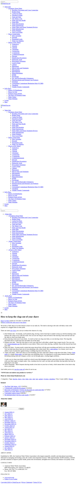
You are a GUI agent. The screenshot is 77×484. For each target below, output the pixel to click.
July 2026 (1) (8, 414)
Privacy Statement (27, 482)
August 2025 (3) (9, 427)
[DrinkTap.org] (5, 3)
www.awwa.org (9, 477)
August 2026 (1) (9, 412)
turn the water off (19, 369)
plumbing (52, 379)
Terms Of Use (37, 482)
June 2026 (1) (9, 415)
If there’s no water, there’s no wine (15, 391)
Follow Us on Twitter (11, 479)
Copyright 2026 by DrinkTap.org (10, 482)
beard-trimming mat (14, 344)
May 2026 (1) (9, 417)
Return (71, 379)
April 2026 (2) (9, 419)
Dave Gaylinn (5, 321)
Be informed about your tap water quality (17, 395)
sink (33, 379)
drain (26, 379)
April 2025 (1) (9, 432)
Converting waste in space (12, 393)
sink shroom (54, 349)
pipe (30, 379)
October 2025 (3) (10, 426)
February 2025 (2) (10, 436)
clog (23, 379)
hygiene (46, 379)
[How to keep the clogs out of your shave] (13, 322)
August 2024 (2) (9, 446)
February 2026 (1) (10, 420)
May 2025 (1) (9, 431)
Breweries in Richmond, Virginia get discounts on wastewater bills (24, 390)
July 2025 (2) (8, 429)
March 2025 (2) (9, 434)
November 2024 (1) (10, 441)
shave (19, 379)
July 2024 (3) (8, 448)
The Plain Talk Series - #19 (13, 386)
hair (37, 379)
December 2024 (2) (10, 439)
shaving (15, 379)
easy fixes (13, 330)
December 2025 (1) (10, 422)
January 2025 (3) (10, 437)
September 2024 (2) (10, 444)
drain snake (18, 354)
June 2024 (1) (9, 449)
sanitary (41, 379)
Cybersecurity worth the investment (15, 388)
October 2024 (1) (10, 443)
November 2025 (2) (10, 424)
